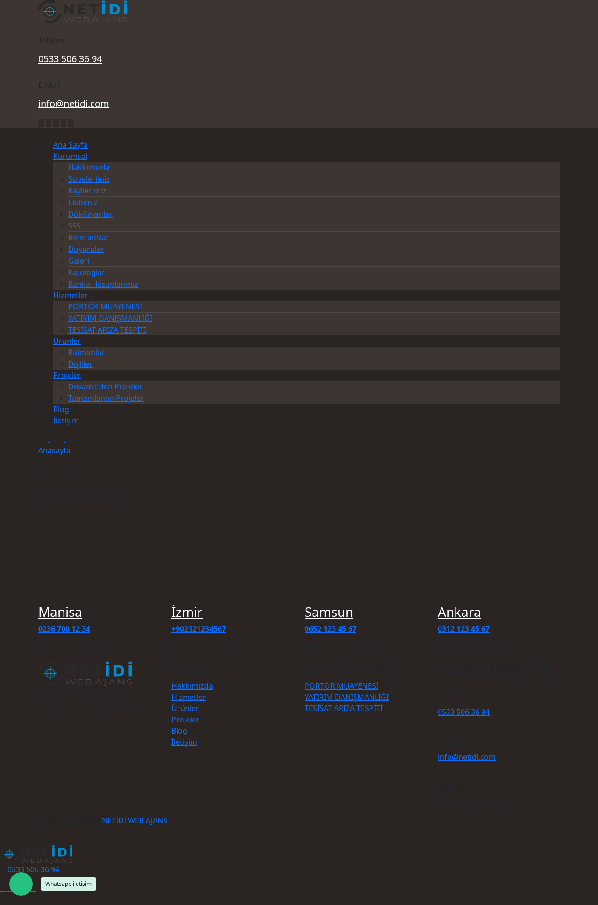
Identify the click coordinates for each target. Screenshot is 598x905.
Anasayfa (54, 450)
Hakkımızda (89, 167)
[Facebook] (41, 123)
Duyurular (86, 249)
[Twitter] (48, 123)
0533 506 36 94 (70, 58)
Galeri (78, 261)
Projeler (67, 375)
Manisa (60, 611)
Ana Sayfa (70, 145)
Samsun (329, 611)
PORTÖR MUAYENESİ (105, 306)
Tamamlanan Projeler (106, 398)
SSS (74, 226)
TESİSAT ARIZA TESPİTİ (107, 330)
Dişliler (80, 364)
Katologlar (86, 272)
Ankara (459, 611)
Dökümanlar (90, 214)
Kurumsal (70, 156)
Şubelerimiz (89, 179)
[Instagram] (63, 123)
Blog (61, 409)
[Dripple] (71, 123)
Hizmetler (70, 295)
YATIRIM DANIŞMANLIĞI (110, 318)
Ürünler (67, 341)
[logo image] (36, 853)
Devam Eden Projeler (105, 386)
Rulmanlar (86, 352)
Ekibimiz (83, 202)
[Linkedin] (56, 123)
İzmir (187, 611)
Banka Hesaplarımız (103, 284)
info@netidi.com (73, 103)
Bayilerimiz (87, 190)
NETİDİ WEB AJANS (134, 820)
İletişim (66, 420)
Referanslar (88, 237)
